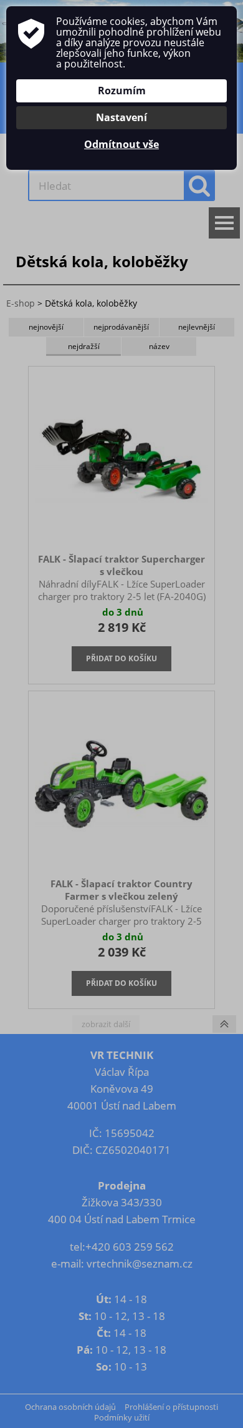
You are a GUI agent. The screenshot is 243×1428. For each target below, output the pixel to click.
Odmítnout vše (121, 144)
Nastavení (121, 117)
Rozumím (122, 90)
